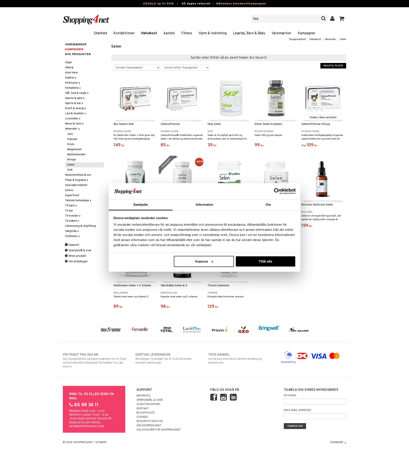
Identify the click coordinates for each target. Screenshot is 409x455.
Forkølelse (72, 88)
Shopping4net (297, 39)
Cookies (142, 417)
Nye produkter (78, 54)
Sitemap (101, 442)
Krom (70, 144)
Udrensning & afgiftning (80, 226)
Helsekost (149, 33)
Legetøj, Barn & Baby (249, 33)
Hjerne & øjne (74, 98)
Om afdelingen (78, 261)
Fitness (186, 33)
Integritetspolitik (150, 421)
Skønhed (100, 33)
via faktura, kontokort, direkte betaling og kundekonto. (235, 359)
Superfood (72, 195)
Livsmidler (72, 118)
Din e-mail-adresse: (297, 410)
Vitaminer (71, 236)
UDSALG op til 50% (158, 4)
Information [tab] (204, 204)
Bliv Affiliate (146, 413)
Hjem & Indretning (213, 33)
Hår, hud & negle (76, 93)
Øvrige (71, 159)
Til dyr (69, 211)
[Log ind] (332, 19)
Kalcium (72, 139)
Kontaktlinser (124, 33)
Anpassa (201, 261)
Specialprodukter (76, 185)
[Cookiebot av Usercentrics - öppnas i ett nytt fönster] (277, 191)
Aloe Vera (71, 72)
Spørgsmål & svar (79, 250)
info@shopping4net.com (86, 426)
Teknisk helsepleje (77, 200)
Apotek (169, 33)
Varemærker (281, 33)
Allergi (69, 67)
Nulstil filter (333, 65)
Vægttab (71, 231)
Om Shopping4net (149, 425)
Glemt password (148, 404)
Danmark (337, 442)
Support (73, 245)
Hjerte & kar (73, 103)
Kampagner (306, 33)
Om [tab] (268, 204)
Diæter (70, 78)
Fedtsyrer (72, 83)
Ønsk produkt (77, 256)
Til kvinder (72, 216)
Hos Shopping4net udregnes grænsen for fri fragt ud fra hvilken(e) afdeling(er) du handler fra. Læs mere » (94, 360)
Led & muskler (74, 113)
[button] (341, 19)
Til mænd (71, 221)
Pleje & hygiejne (76, 180)
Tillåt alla (265, 261)
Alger (68, 62)
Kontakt (143, 408)
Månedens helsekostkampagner (241, 4)
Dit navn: (290, 395)
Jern (70, 134)
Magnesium (74, 149)
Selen (343, 39)
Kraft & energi (75, 108)
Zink (70, 170)
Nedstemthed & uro (78, 175)
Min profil (144, 396)
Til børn (70, 205)
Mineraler (330, 39)
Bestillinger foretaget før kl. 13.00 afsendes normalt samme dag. (163, 359)
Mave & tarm (73, 124)
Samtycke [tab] (140, 204)
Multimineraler (76, 154)
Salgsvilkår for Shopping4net (159, 430)
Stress (69, 190)
